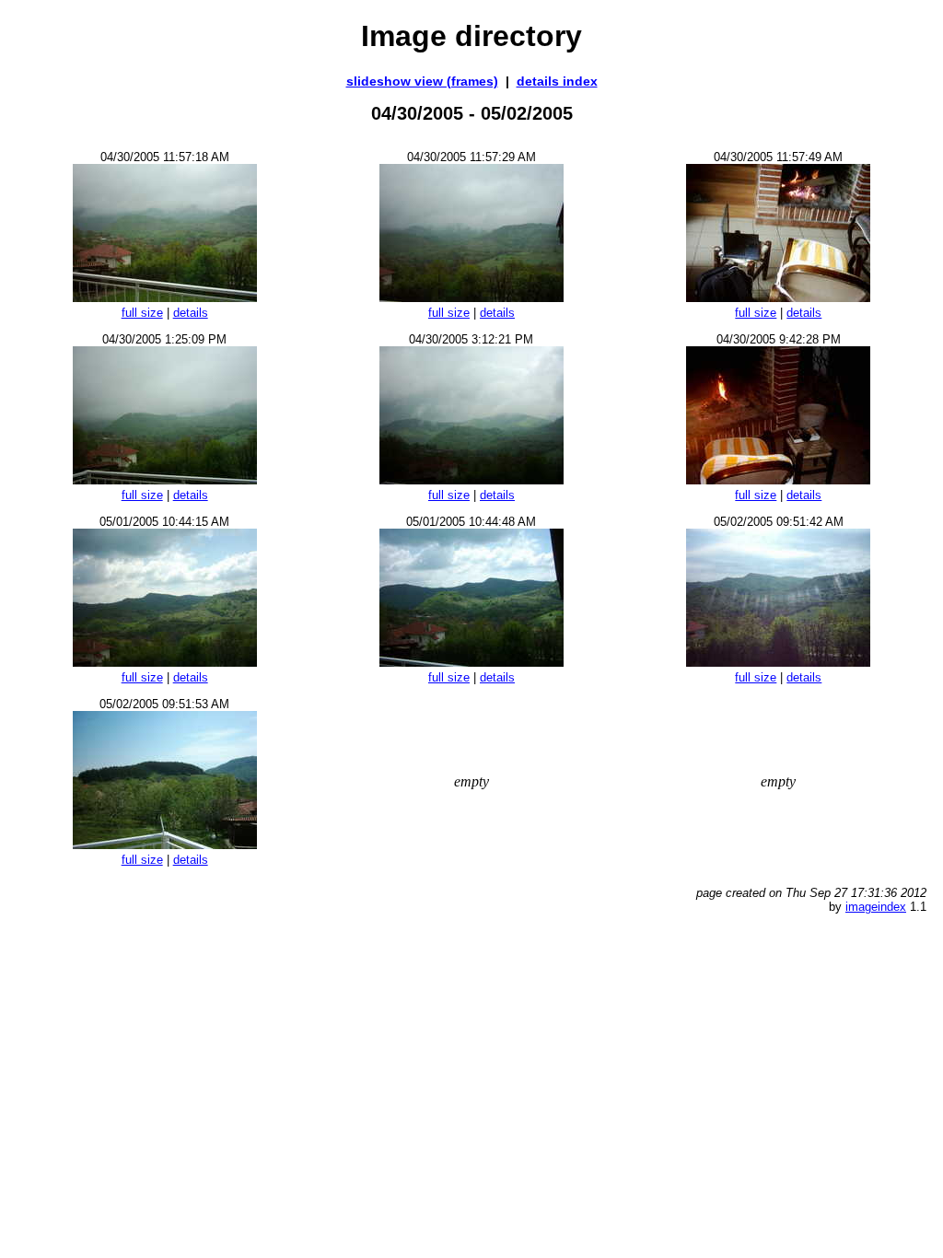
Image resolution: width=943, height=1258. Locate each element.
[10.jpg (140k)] (165, 844)
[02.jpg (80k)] (471, 297)
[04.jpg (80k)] (165, 479)
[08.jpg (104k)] (471, 662)
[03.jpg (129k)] (778, 297)
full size (142, 313)
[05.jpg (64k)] (471, 479)
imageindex (875, 907)
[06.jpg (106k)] (778, 479)
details (190, 313)
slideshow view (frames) (422, 81)
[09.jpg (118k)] (778, 662)
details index (557, 81)
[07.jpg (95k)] (165, 662)
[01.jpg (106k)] (165, 297)
